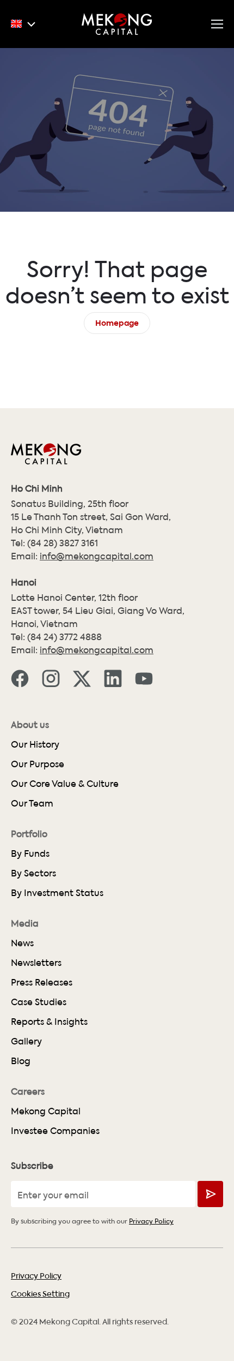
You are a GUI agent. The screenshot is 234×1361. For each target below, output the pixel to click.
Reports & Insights (49, 1021)
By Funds (30, 853)
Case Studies (38, 1001)
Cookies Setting (40, 1293)
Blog (20, 1060)
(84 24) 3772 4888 (64, 636)
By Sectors (33, 873)
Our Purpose (37, 764)
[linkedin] (113, 678)
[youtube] (144, 678)
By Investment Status (57, 892)
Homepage (117, 322)
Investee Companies (55, 1130)
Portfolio (29, 833)
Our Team (32, 803)
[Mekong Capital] (117, 24)
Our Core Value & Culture (65, 783)
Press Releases (41, 982)
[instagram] (51, 678)
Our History (35, 744)
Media (25, 923)
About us (30, 724)
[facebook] (20, 678)
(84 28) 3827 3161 (62, 543)
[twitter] (82, 678)
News (22, 943)
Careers (28, 1091)
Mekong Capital (46, 1111)
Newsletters (36, 962)
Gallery (26, 1041)
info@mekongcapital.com (96, 556)
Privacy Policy (151, 1220)
